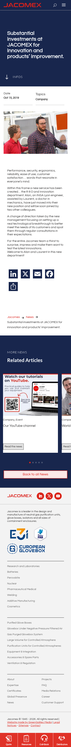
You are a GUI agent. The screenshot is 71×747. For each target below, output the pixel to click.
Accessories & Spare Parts (23, 657)
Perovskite (13, 577)
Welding (12, 595)
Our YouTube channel (19, 426)
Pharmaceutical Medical (21, 589)
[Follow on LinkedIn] (40, 496)
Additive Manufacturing (21, 601)
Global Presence (17, 696)
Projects (47, 679)
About (10, 679)
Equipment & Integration (21, 651)
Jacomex (13, 317)
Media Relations (51, 691)
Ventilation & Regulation (21, 663)
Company (9, 419)
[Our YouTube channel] (30, 395)
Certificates (14, 691)
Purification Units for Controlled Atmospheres (34, 646)
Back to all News (35, 474)
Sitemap (24, 725)
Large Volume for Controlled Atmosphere (31, 640)
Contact (36, 725)
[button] (30, 462)
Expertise (13, 685)
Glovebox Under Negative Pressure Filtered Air (34, 628)
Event (19, 419)
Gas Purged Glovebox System (25, 634)
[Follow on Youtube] (58, 496)
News (30, 317)
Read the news (13, 446)
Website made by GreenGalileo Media (29, 722)
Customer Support (53, 702)
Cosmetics (13, 606)
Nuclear (12, 583)
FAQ (44, 685)
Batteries (12, 572)
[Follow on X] (49, 496)
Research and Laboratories (23, 566)
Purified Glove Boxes (19, 622)
